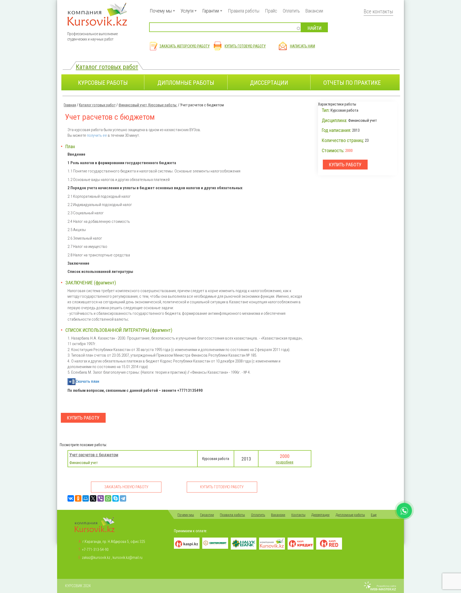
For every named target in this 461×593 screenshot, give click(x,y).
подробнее (284, 462)
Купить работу (83, 418)
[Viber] (100, 498)
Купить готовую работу (245, 46)
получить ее (97, 135)
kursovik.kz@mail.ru (127, 557)
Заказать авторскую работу (185, 46)
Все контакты (378, 12)
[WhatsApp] (108, 498)
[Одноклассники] (78, 498)
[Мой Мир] (85, 498)
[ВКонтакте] (70, 498)
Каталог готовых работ (107, 66)
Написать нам (302, 46)
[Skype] (115, 498)
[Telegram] (123, 498)
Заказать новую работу (126, 487)
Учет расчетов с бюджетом (93, 454)
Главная (70, 105)
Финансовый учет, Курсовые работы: (147, 105)
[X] (93, 498)
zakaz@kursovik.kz (96, 557)
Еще (373, 515)
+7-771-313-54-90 (95, 549)
